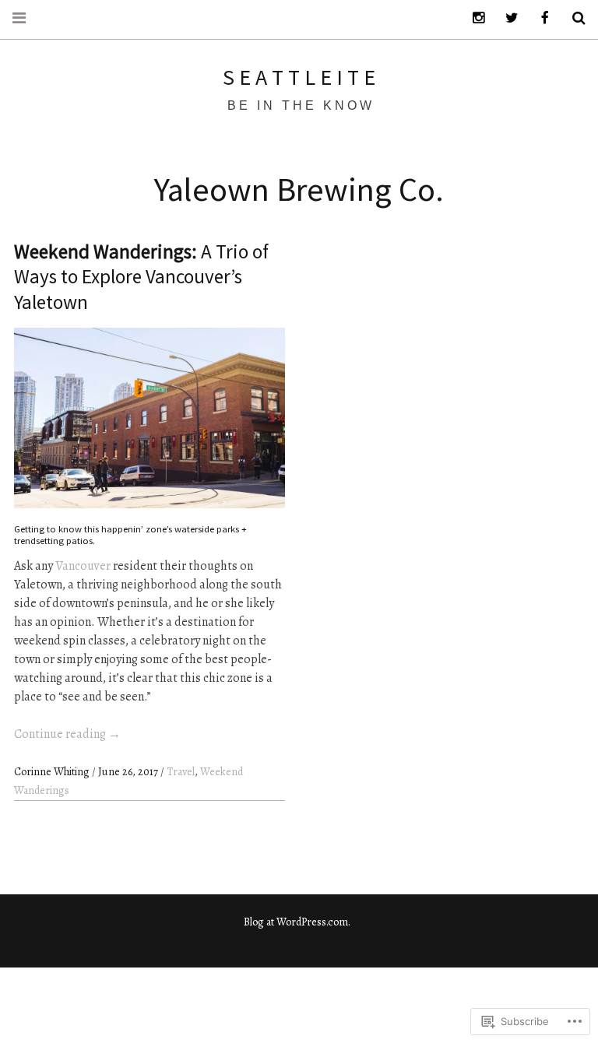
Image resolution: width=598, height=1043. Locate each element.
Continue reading (67, 734)
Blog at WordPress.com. (297, 922)
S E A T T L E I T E (299, 77)
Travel (181, 771)
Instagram (472, 18)
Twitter (506, 18)
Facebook (539, 18)
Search (573, 18)
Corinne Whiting (53, 771)
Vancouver (83, 565)
